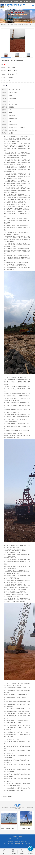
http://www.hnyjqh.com (6, 796)
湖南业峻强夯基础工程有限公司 (14, 841)
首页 (7, 24)
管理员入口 (23, 843)
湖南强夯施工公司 (9, 828)
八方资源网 (13, 843)
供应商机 (12, 24)
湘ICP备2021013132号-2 (22, 838)
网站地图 (28, 843)
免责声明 (18, 843)
